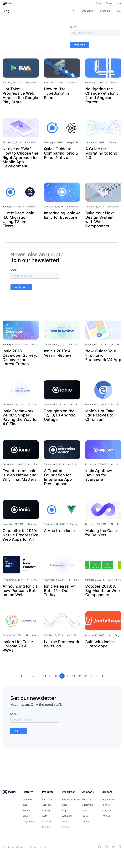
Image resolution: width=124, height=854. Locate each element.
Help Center (108, 799)
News (65, 821)
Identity (46, 810)
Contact (109, 3)
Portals (46, 827)
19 (79, 676)
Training (106, 815)
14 (50, 676)
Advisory (106, 810)
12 (39, 676)
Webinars (67, 815)
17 (68, 676)
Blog (6, 11)
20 (85, 676)
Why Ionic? (28, 821)
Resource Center (71, 799)
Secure (26, 810)
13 (44, 676)
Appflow (46, 804)
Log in (118, 3)
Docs (64, 804)
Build (25, 804)
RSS (119, 10)
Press (85, 815)
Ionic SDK (47, 799)
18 (73, 676)
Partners (106, 804)
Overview (27, 799)
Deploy (26, 815)
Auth (44, 815)
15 (56, 676)
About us (86, 799)
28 (97, 676)
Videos (65, 827)
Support (99, 3)
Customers (87, 804)
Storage (46, 821)
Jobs (84, 810)
